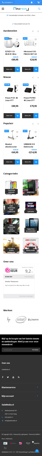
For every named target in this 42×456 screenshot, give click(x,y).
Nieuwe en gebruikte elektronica (22, 15)
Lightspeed (24, 434)
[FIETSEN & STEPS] (11, 245)
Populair (8, 123)
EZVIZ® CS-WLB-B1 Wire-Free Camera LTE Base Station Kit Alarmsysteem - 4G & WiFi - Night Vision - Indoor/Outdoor (11, 53)
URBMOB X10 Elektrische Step (29, 145)
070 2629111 (8, 2)
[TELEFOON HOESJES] (11, 187)
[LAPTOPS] (31, 207)
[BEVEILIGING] (31, 245)
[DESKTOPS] (31, 187)
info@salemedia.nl (11, 421)
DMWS (37, 434)
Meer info (9, 69)
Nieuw (7, 77)
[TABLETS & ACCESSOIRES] (31, 226)
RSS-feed (9, 439)
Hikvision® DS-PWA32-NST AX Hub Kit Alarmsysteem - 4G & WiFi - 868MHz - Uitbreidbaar (30, 53)
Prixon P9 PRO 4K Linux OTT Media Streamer (30, 99)
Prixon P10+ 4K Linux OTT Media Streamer (11, 99)
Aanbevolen (10, 30)
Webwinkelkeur (34, 452)
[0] (38, 2)
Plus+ (3, 439)
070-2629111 (9, 417)
